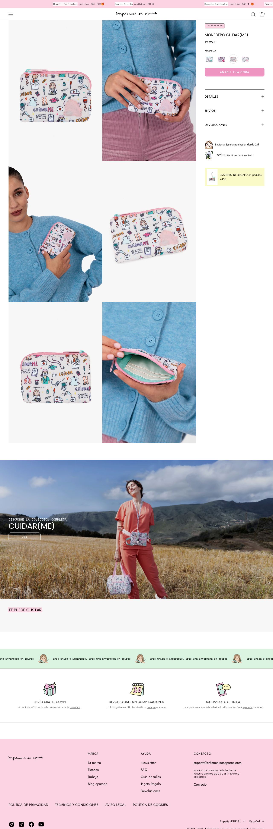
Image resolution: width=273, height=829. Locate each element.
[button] (253, 14)
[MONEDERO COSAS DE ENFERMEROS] (209, 59)
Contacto (200, 784)
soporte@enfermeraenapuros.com (217, 762)
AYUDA (146, 754)
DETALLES (211, 96)
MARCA (93, 754)
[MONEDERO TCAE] (245, 59)
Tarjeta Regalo (151, 783)
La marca (94, 762)
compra (151, 707)
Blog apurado (97, 783)
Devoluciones (150, 790)
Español (254, 821)
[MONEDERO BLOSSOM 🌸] (221, 59)
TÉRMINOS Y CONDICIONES (77, 804)
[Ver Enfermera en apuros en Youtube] (41, 824)
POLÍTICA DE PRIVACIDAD (28, 804)
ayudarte (248, 707)
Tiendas (93, 769)
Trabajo (93, 776)
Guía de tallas (151, 776)
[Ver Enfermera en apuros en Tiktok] (21, 824)
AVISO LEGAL (115, 804)
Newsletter (148, 762)
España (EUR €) (230, 821)
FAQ (144, 769)
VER (25, 537)
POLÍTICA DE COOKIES (150, 804)
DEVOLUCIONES (216, 125)
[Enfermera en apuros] (136, 14)
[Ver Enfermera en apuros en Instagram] (12, 824)
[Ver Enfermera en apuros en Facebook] (31, 824)
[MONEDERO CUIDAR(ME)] (233, 59)
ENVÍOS (210, 111)
